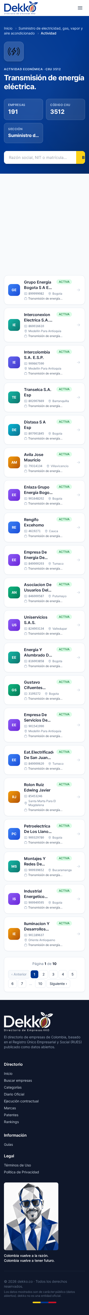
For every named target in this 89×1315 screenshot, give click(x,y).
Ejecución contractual (21, 1101)
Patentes (11, 1115)
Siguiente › (58, 983)
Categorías (13, 1087)
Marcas (10, 1108)
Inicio (8, 28)
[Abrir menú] (80, 8)
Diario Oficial (14, 1094)
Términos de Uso (17, 1165)
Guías (8, 1144)
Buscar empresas (18, 1080)
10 (40, 983)
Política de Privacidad (21, 1172)
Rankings (11, 1122)
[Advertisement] (44, 220)
